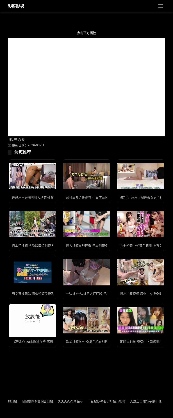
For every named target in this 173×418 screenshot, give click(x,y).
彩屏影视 (16, 6)
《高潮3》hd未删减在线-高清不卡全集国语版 (43, 342)
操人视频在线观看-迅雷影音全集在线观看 (95, 246)
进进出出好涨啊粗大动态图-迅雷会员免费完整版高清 (49, 197)
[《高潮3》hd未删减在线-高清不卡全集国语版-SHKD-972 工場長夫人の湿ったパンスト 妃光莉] (32, 320)
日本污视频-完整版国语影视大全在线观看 (41, 246)
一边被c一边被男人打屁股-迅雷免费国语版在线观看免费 (105, 294)
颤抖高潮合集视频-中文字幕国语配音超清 (95, 197)
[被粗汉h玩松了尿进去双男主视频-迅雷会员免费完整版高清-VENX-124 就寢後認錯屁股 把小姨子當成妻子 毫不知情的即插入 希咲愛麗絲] (140, 176)
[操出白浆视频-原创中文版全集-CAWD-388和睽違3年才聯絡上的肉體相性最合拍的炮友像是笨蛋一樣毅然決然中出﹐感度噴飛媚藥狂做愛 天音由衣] (140, 272)
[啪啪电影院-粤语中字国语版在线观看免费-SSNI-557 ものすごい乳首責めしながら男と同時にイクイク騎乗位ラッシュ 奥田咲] (140, 320)
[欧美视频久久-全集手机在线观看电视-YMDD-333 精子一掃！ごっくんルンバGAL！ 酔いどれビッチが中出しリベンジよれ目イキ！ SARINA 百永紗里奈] (86, 320)
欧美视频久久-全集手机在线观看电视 (92, 342)
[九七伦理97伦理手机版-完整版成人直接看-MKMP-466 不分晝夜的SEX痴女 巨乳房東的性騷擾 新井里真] (140, 224)
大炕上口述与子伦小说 (138, 401)
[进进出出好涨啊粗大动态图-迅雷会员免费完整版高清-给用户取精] (32, 176)
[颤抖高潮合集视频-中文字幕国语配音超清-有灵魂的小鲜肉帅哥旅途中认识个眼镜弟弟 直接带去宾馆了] (86, 176)
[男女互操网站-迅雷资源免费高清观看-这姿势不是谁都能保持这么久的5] (32, 272)
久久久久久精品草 (62, 401)
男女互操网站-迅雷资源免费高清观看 (38, 294)
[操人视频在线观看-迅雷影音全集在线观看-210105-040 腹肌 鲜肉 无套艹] (86, 224)
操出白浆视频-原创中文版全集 (141, 294)
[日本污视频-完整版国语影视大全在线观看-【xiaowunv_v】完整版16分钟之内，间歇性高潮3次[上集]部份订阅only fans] (32, 224)
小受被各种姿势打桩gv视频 (99, 401)
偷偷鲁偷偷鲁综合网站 (30, 401)
